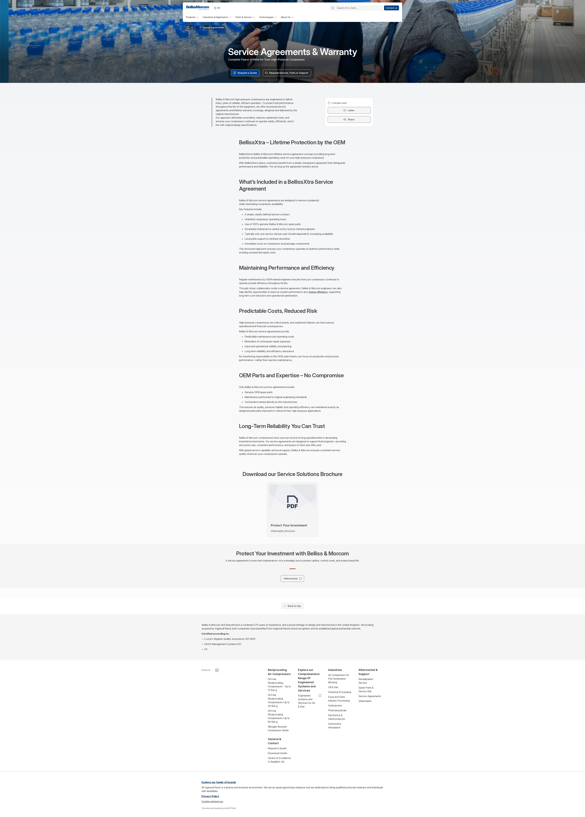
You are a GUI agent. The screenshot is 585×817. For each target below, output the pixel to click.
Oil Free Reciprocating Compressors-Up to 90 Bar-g (279, 716)
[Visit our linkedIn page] (217, 670)
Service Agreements (369, 696)
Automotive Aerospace (334, 725)
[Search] (332, 8)
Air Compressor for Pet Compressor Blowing (338, 678)
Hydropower (335, 705)
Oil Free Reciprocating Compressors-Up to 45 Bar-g (279, 700)
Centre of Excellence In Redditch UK (279, 760)
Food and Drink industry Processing (339, 698)
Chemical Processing (339, 692)
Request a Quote (277, 748)
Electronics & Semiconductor (336, 717)
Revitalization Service (365, 681)
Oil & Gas (333, 687)
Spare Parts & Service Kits (366, 689)
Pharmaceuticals (337, 710)
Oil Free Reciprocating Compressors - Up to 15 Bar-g (279, 685)
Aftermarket (364, 701)
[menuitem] (192, 17)
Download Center (277, 753)
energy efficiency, (318, 291)
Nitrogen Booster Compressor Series (278, 728)
